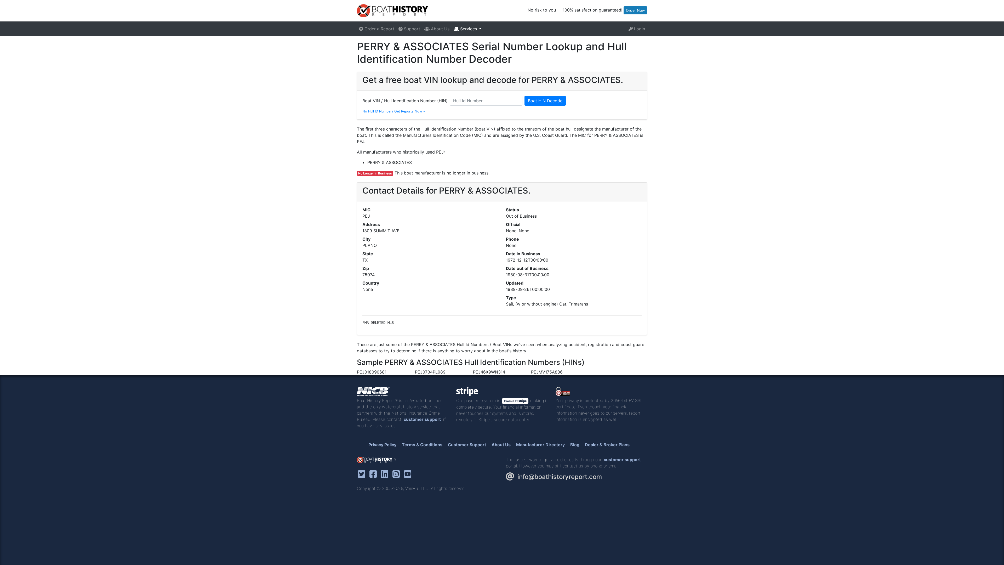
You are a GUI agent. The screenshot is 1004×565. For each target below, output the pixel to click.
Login (639, 28)
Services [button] (468, 28)
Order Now (635, 10)
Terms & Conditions (422, 444)
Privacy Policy (382, 444)
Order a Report (378, 28)
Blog (574, 444)
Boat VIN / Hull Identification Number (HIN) (405, 100)
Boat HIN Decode (545, 100)
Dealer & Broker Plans (607, 444)
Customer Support (467, 444)
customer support (422, 419)
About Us (439, 28)
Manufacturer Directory (540, 444)
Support (411, 28)
